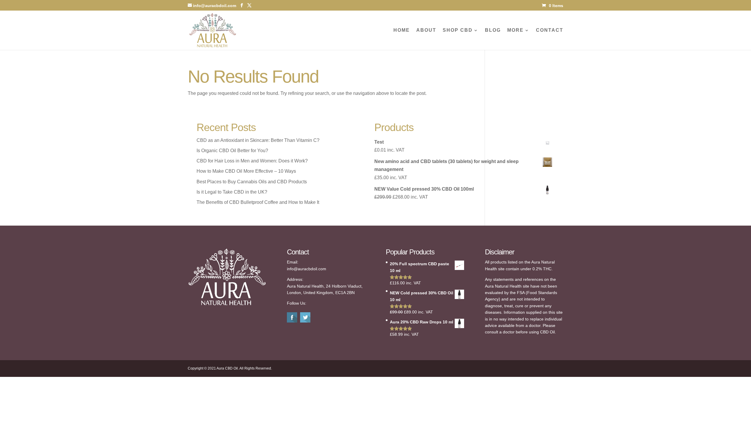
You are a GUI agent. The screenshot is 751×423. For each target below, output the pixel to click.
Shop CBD (458, 30)
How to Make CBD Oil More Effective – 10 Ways (246, 171)
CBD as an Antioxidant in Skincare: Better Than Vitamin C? (258, 140)
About (426, 30)
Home (401, 30)
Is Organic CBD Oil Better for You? (232, 150)
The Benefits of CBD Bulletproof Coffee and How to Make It (258, 202)
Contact (549, 30)
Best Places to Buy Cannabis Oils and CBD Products (252, 181)
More (515, 30)
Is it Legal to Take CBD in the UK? (232, 191)
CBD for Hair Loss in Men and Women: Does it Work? (252, 160)
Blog (493, 30)
